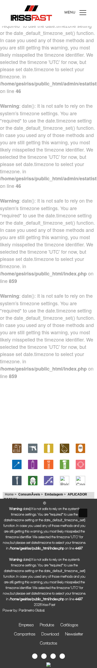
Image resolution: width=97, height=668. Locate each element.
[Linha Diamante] (48, 447)
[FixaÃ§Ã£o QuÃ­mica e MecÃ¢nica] (48, 463)
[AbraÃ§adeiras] (80, 463)
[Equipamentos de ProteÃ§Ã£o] (32, 479)
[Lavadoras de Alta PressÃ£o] (17, 447)
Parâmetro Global (31, 610)
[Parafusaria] (64, 463)
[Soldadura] (80, 447)
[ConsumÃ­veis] (80, 479)
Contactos (48, 643)
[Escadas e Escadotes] (48, 479)
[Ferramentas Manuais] (17, 479)
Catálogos (69, 624)
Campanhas (24, 634)
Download (50, 634)
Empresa (26, 624)
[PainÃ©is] (64, 479)
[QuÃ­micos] (32, 463)
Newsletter (74, 634)
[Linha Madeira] (64, 447)
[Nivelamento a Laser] (17, 463)
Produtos (47, 624)
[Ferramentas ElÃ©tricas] (32, 447)
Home (9, 494)
